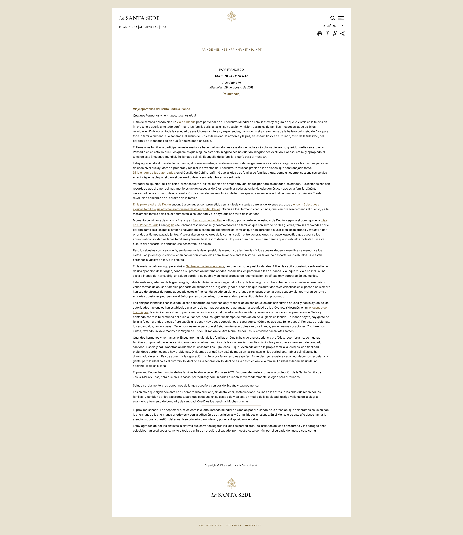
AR (203, 49)
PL (252, 49)
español (330, 26)
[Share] (342, 34)
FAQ (201, 525)
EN (218, 49)
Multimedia (231, 94)
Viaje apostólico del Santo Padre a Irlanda (161, 109)
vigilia (170, 225)
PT (260, 49)
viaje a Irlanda (186, 122)
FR (232, 49)
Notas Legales (214, 525)
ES (225, 49)
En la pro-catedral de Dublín (152, 204)
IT (246, 49)
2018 (163, 27)
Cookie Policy (233, 525)
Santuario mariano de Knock (205, 266)
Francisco (128, 27)
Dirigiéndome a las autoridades (154, 172)
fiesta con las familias (207, 220)
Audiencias (149, 27)
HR (240, 49)
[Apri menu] (340, 18)
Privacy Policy (253, 525)
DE (211, 49)
